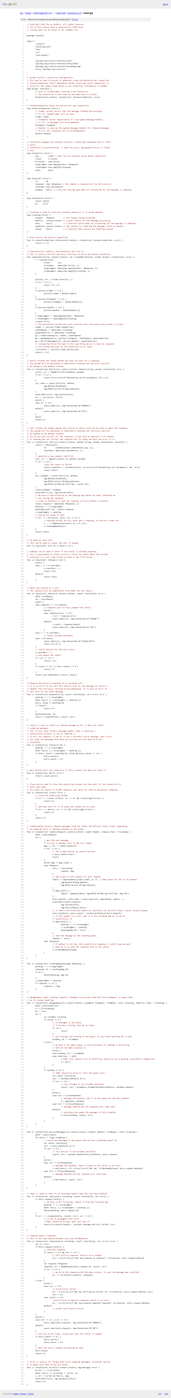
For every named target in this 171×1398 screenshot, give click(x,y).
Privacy (23, 1394)
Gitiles (16, 1394)
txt (159, 1394)
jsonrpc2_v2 (74, 13)
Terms (31, 1394)
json (166, 1394)
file (75, 19)
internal (60, 13)
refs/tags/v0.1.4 (42, 13)
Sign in (165, 4)
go (21, 13)
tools (28, 13)
